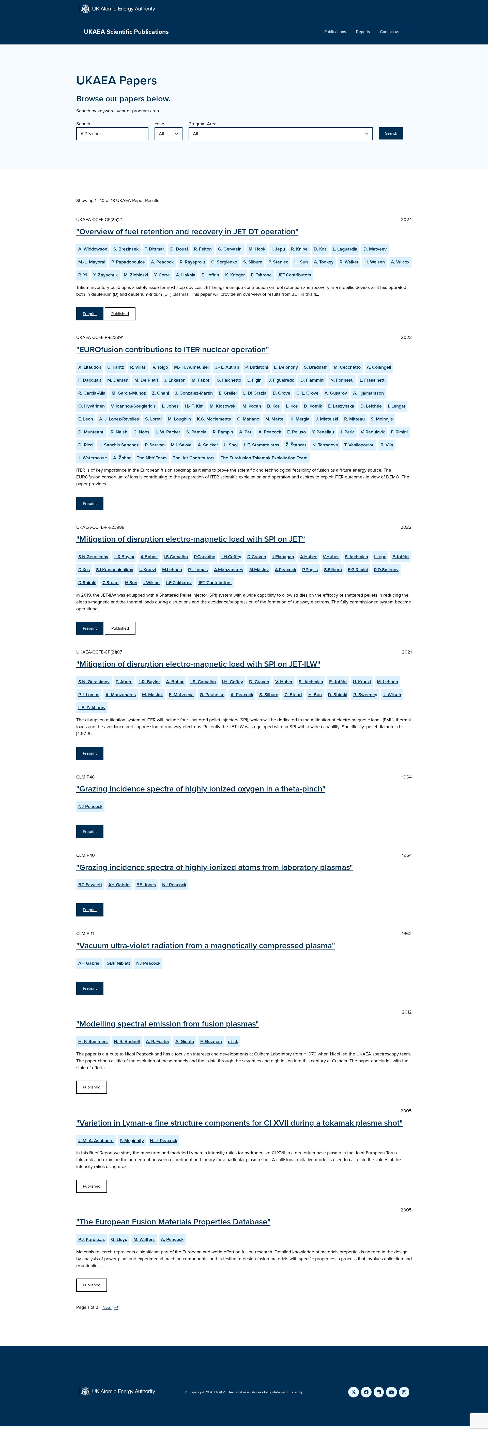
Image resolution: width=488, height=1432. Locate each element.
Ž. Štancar (295, 445)
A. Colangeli (379, 367)
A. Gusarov (336, 393)
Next (107, 1307)
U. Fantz (115, 367)
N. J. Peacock (163, 1140)
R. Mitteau (354, 419)
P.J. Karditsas (91, 1239)
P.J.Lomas (198, 569)
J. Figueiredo (281, 380)
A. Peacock (162, 262)
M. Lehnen (387, 681)
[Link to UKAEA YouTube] (391, 1392)
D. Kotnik (313, 406)
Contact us (389, 32)
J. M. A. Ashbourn (96, 1140)
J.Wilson (151, 582)
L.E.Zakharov (179, 582)
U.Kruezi (147, 569)
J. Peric (347, 432)
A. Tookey (323, 262)
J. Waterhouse (92, 458)
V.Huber (331, 556)
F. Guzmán (211, 1041)
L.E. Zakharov (91, 707)
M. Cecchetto (347, 367)
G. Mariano (248, 419)
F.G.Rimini (358, 569)
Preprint (90, 314)
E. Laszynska (341, 406)
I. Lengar (396, 406)
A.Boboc (149, 556)
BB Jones (146, 884)
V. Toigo (160, 367)
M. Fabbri (201, 380)
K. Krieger (235, 275)
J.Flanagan (283, 556)
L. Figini (255, 380)
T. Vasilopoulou (359, 445)
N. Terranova (325, 445)
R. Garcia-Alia (91, 393)
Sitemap (297, 1392)
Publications (335, 32)
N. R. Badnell (127, 1041)
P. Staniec (278, 262)
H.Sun (131, 582)
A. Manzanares (120, 694)
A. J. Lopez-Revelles (119, 419)
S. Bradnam (316, 367)
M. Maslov (152, 694)
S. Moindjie (382, 419)
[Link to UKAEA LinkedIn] (379, 1392)
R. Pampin (223, 432)
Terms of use (238, 1392)
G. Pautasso (212, 694)
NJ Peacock (90, 806)
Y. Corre (162, 275)
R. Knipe (299, 249)
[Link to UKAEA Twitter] (353, 1392)
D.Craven (256, 556)
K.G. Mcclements (214, 419)
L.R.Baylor (124, 556)
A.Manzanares (228, 569)
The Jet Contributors (194, 458)
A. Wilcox (400, 262)
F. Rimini (399, 432)
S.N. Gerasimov (94, 681)
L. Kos (292, 406)
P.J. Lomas (88, 694)
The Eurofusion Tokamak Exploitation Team (264, 458)
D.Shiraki (87, 582)
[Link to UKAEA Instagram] (404, 1392)
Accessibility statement (270, 1392)
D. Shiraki (337, 694)
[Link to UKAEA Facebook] (366, 1392)
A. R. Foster (157, 1041)
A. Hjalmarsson (368, 393)
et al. (233, 1041)
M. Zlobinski (136, 275)
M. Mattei (274, 419)
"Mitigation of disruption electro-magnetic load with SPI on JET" (190, 539)
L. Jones (170, 406)
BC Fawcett (90, 884)
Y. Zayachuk (105, 275)
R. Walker (349, 262)
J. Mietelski (327, 419)
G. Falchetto (229, 380)
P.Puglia (310, 569)
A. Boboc (175, 681)
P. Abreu (124, 681)
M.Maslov (259, 569)
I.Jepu (380, 556)
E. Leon (85, 419)
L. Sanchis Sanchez (119, 445)
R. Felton (203, 249)
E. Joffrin (210, 275)
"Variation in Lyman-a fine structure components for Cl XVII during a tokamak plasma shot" (239, 1123)
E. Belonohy (286, 367)
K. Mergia (300, 419)
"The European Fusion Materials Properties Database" (173, 1222)
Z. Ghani (160, 393)
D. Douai (179, 249)
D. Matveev (375, 249)
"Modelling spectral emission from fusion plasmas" (167, 1024)
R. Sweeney (365, 694)
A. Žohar (122, 458)
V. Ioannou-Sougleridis (133, 406)
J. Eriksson (175, 380)
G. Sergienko (224, 262)
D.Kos (84, 569)
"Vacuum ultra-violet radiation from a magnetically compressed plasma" (205, 945)
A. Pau (245, 432)
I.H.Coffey (231, 556)
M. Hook (257, 249)
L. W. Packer (168, 432)
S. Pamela (196, 432)
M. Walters (144, 1239)
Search (83, 123)
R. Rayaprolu (192, 262)
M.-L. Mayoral (91, 262)
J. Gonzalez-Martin (194, 393)
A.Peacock (285, 569)
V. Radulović (373, 432)
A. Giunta (184, 1041)
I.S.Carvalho (176, 556)
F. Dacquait (89, 380)
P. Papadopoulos (128, 262)
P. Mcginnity (132, 1140)
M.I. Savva (181, 445)
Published (120, 314)
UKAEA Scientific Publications (126, 31)
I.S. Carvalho (203, 681)
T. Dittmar (154, 249)
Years (160, 123)
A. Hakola (185, 275)
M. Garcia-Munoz (129, 393)
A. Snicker (208, 445)
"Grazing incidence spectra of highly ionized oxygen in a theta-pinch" (200, 789)
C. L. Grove (307, 393)
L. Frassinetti (373, 380)
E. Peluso (296, 432)
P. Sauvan (155, 445)
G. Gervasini (230, 249)
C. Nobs (141, 432)
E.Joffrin (400, 556)
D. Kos (320, 249)
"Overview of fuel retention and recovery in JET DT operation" (187, 231)
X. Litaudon (89, 367)
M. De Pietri (146, 380)
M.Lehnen (172, 569)
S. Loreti (153, 419)
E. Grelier (228, 393)
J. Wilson (392, 694)
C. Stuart (293, 694)
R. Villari (138, 367)
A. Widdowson (92, 249)
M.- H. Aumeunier (191, 367)
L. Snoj (231, 445)
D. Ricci (85, 445)
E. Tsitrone (261, 275)
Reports (363, 32)
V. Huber (284, 681)
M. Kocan (251, 406)
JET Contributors (294, 275)
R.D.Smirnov (386, 569)
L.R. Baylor (149, 681)
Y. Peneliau (323, 432)
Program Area (202, 123)
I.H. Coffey (232, 681)
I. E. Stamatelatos (261, 445)
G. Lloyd (119, 1239)
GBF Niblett (118, 963)
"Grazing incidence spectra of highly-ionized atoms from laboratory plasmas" (214, 867)
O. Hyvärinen (91, 406)
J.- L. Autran (227, 367)
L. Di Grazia (255, 393)
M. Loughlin (179, 419)
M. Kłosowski (223, 406)
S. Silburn (252, 262)
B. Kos (273, 406)
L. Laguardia (345, 249)
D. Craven (259, 681)
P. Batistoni (256, 367)
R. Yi (82, 275)
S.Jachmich (356, 556)
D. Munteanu (91, 432)
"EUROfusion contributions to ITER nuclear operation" (172, 349)
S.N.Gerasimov (93, 556)
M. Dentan (117, 380)
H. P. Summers (93, 1041)
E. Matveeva (181, 694)
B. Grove (281, 393)
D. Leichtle (371, 406)
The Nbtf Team (152, 458)
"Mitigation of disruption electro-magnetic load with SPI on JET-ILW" (198, 664)
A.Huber (308, 556)
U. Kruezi (362, 681)
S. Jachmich (311, 681)
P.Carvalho (204, 556)
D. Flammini (312, 380)
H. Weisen (374, 262)
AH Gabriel (119, 884)
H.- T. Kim (194, 406)
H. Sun (301, 262)
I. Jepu (278, 249)
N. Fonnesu (342, 380)
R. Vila (386, 445)
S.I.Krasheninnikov (114, 569)
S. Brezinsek (126, 249)
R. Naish (119, 432)
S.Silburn (333, 569)
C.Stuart (110, 582)
